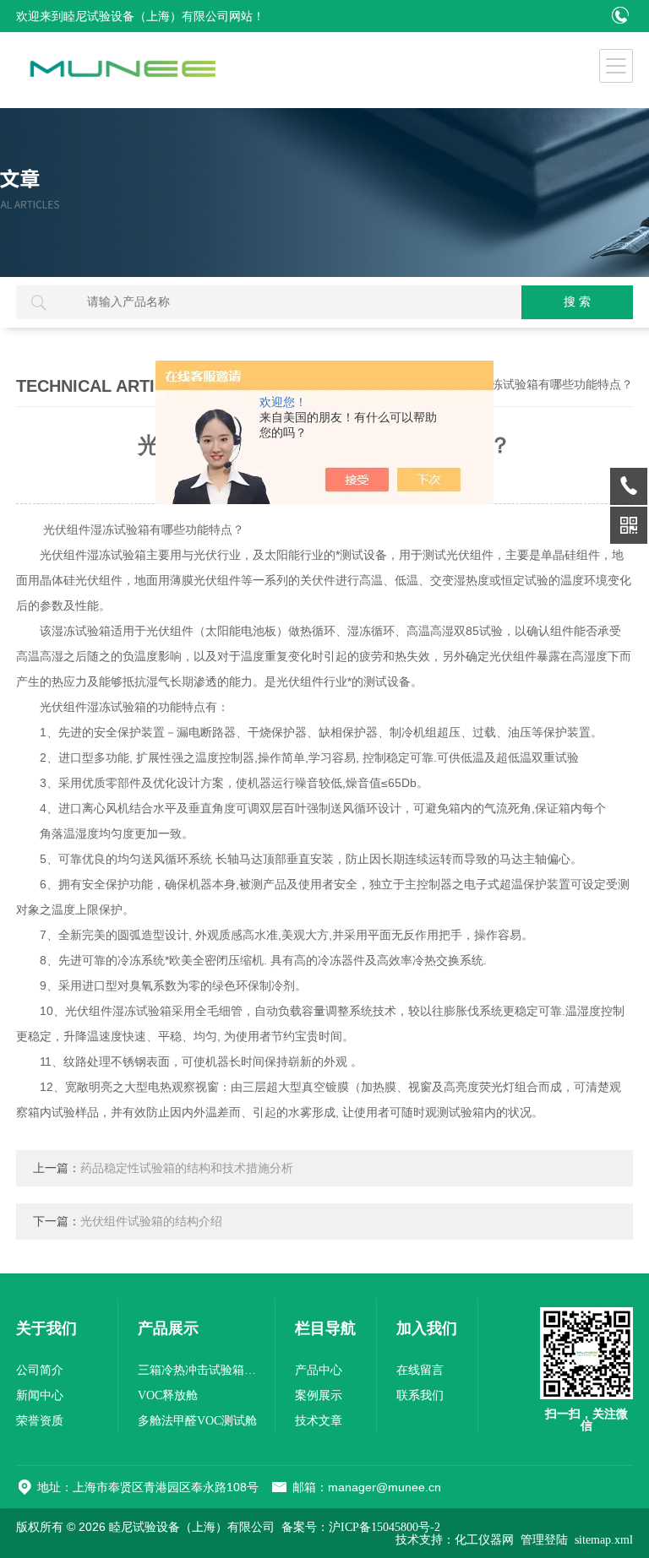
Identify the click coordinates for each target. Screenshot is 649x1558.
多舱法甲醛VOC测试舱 (197, 1420)
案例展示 (318, 1395)
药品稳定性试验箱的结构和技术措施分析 (186, 1168)
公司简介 (39, 1370)
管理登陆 (544, 1540)
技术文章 (318, 1420)
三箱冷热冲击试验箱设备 (201, 1370)
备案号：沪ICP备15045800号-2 (360, 1527)
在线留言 (420, 1370)
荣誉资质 (39, 1420)
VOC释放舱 (168, 1395)
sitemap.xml (604, 1540)
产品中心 (318, 1370)
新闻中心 (39, 1395)
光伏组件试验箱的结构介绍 (151, 1221)
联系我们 (420, 1395)
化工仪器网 (484, 1540)
